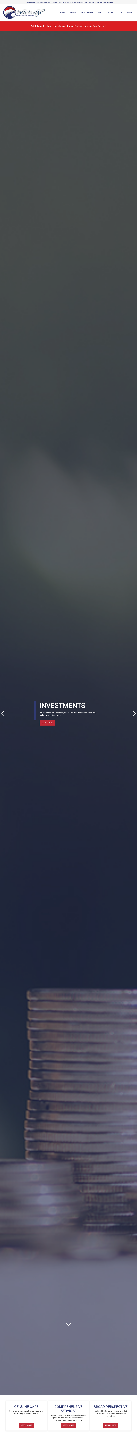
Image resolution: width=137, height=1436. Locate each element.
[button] (62, 12)
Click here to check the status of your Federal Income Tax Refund (68, 26)
